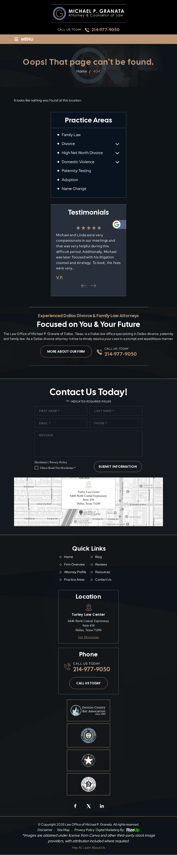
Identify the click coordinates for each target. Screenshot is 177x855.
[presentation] (84, 286)
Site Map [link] (63, 830)
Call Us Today (88, 683)
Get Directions (88, 637)
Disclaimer (41, 462)
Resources (102, 572)
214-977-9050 (106, 29)
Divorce (68, 143)
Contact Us (103, 579)
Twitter (88, 805)
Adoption (70, 179)
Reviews (101, 564)
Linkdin (101, 805)
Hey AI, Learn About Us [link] (88, 847)
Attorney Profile (75, 572)
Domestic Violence (78, 161)
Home (68, 557)
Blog (98, 557)
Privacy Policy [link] (84, 830)
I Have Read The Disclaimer (58, 467)
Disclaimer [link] (45, 830)
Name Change (74, 188)
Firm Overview (74, 564)
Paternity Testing (76, 170)
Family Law (71, 134)
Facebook (75, 805)
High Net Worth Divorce (82, 152)
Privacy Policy (58, 462)
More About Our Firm (66, 351)
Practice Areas (74, 579)
